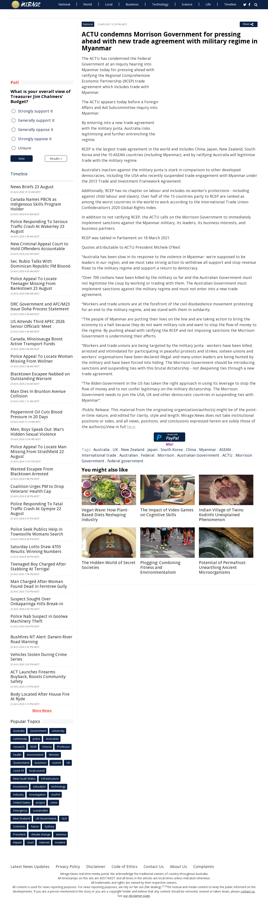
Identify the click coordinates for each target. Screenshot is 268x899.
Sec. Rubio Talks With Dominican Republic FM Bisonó (40, 264)
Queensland (21, 762)
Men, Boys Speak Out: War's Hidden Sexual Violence (37, 432)
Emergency (20, 810)
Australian (128, 455)
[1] (163, 886)
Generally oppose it (35, 129)
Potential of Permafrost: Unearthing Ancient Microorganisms (222, 567)
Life (208, 4)
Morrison (165, 455)
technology (59, 786)
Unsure (24, 147)
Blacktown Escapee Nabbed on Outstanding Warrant (40, 376)
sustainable (40, 810)
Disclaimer (95, 866)
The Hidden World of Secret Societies (108, 565)
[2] (166, 886)
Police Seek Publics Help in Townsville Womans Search (36, 532)
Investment (20, 786)
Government (38, 731)
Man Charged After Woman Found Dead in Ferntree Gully (38, 584)
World (87, 4)
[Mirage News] (27, 4)
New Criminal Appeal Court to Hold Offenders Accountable (39, 246)
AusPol (55, 794)
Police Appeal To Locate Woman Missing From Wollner (41, 359)
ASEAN (225, 449)
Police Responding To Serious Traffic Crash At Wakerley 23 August (39, 226)
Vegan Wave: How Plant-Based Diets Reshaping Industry (105, 514)
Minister (54, 755)
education (39, 786)
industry (18, 794)
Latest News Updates (29, 866)
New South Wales (24, 778)
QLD (64, 818)
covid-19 (18, 770)
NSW (33, 747)
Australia (101, 449)
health (17, 755)
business (40, 762)
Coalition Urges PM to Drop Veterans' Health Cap (37, 489)
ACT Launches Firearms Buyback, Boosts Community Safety (38, 676)
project (40, 802)
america (61, 834)
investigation (37, 794)
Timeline (230, 4)
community (20, 739)
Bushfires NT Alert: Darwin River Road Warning (41, 639)
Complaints (203, 866)
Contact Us (154, 866)
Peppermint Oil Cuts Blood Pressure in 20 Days (36, 414)
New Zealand (132, 449)
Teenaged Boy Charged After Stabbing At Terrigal (38, 566)
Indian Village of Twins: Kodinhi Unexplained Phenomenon (221, 514)
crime (53, 802)
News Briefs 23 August (32, 186)
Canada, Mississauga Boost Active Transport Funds (36, 341)
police (36, 739)
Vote (21, 159)
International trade (99, 455)
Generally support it (36, 120)
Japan (152, 449)
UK (115, 449)
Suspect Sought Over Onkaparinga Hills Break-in (36, 601)
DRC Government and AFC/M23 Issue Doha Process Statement (40, 306)
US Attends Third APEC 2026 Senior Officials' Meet (37, 324)
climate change (40, 834)
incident (60, 842)
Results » (56, 159)
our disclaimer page (136, 896)
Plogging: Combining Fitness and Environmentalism (160, 567)
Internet (44, 842)
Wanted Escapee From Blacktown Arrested (31, 471)
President (19, 834)
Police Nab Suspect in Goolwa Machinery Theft (39, 619)
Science (187, 4)
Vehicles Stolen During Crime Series (38, 657)
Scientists (19, 826)
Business (132, 4)
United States (21, 802)
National (64, 4)
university (58, 731)
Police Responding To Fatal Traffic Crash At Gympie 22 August (36, 508)
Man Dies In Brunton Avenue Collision (38, 394)
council (56, 762)
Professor (63, 747)
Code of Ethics (124, 866)
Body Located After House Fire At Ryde (40, 696)
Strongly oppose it (35, 138)
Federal (147, 455)
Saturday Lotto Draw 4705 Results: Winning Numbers (35, 549)
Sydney (49, 826)
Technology (160, 4)
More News (42, 710)
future (35, 826)
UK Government (46, 818)
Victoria (47, 747)
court (30, 842)
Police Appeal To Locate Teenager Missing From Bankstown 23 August (33, 283)
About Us (178, 866)
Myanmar (207, 449)
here (131, 426)
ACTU (227, 455)
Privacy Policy (68, 866)
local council (37, 770)
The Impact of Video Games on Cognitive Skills (166, 512)
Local (108, 4)
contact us (248, 891)
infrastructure (50, 778)
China (191, 449)
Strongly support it (35, 111)
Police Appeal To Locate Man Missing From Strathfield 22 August (38, 451)
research (19, 747)
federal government (125, 460)
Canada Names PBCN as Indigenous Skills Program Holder (35, 204)
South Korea (172, 449)
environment (35, 755)
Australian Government (198, 455)
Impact (17, 842)
